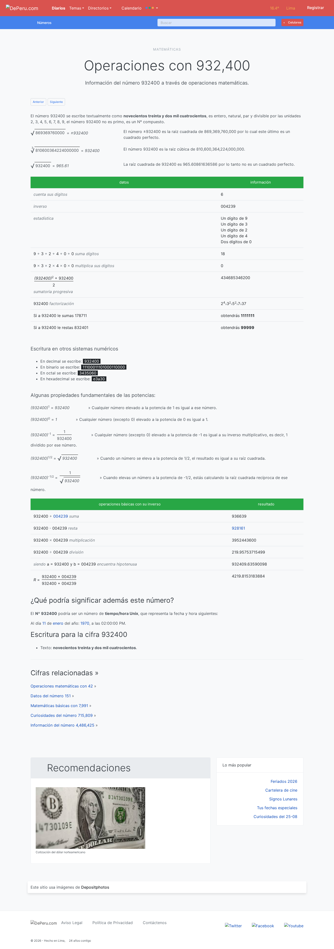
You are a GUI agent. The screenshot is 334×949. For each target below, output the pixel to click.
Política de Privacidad (112, 922)
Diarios (58, 8)
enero (58, 623)
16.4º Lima (282, 8)
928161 (238, 528)
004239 (60, 516)
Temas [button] (75, 8)
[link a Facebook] (263, 925)
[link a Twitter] (233, 925)
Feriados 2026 (284, 781)
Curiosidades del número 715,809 (62, 715)
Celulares (294, 22)
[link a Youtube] (293, 925)
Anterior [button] (38, 102)
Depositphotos (95, 887)
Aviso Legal (71, 922)
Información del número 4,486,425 (62, 725)
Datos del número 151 (51, 695)
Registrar (315, 7)
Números (44, 23)
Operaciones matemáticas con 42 (62, 686)
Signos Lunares (283, 798)
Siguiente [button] (56, 102)
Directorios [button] (98, 8)
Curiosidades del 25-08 (275, 816)
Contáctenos (155, 922)
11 (44, 623)
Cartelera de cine (281, 790)
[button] (152, 8)
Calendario (131, 8)
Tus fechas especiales (277, 807)
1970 (84, 623)
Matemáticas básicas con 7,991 (59, 705)
